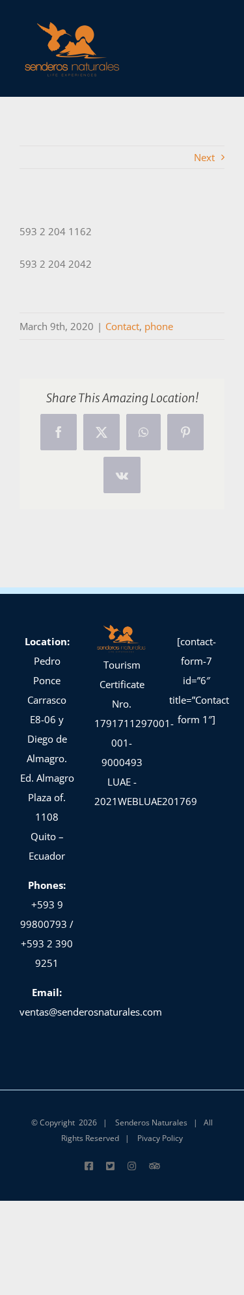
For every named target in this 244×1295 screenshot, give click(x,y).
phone (158, 326)
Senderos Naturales (151, 1122)
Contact (122, 326)
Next (204, 157)
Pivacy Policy (160, 1138)
